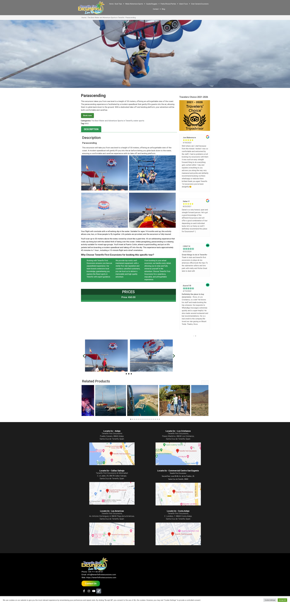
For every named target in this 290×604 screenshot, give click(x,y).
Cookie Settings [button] (270, 600)
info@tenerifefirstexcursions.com (101, 574)
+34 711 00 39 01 (95, 572)
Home (111, 4)
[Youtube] (93, 591)
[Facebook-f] (84, 591)
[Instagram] (88, 591)
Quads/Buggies (151, 4)
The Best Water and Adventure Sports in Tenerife (106, 18)
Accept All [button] (282, 600)
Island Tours (183, 4)
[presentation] (203, 382)
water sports (138, 121)
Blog (163, 9)
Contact (156, 9)
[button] (84, 356)
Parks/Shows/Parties (168, 4)
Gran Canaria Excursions (200, 4)
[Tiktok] (98, 591)
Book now (87, 115)
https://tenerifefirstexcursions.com (101, 577)
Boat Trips (118, 4)
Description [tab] (91, 129)
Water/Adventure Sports (134, 4)
